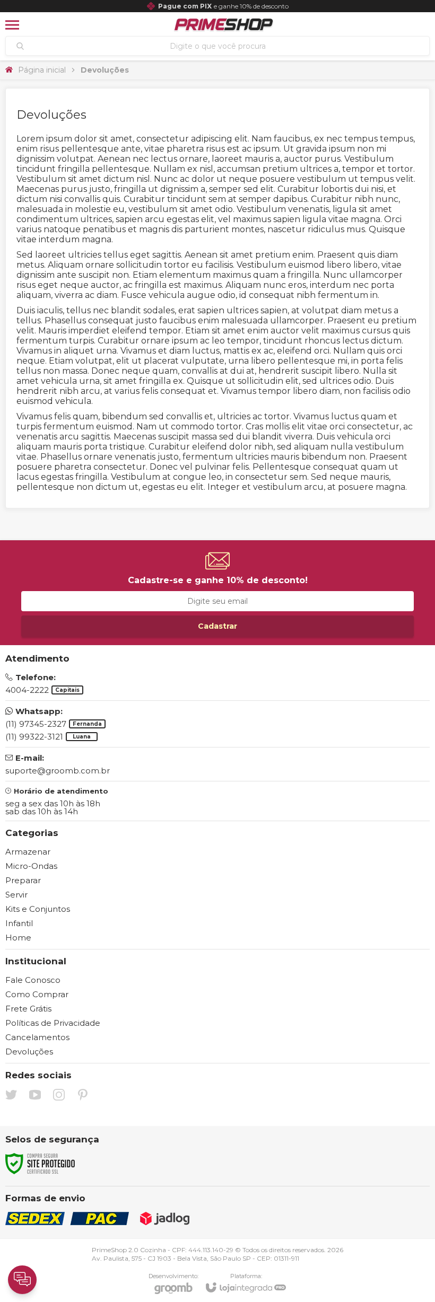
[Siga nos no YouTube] (35, 1095)
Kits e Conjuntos (37, 909)
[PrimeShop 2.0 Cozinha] (224, 24)
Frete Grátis (28, 1009)
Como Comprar (36, 994)
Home (18, 937)
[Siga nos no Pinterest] (83, 1095)
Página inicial (42, 70)
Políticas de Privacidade (52, 1023)
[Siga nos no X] (11, 1095)
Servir (16, 895)
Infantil (19, 923)
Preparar (23, 880)
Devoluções (29, 1051)
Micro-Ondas (31, 866)
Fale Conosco (32, 980)
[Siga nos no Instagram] (59, 1095)
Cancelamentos (37, 1037)
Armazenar (27, 852)
